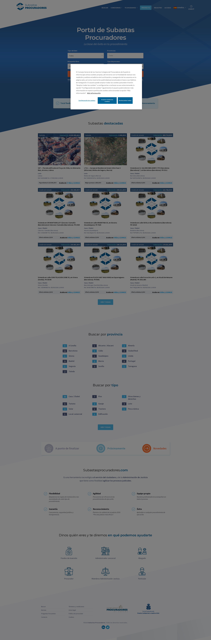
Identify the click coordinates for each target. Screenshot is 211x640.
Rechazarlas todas (125, 100)
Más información (94, 93)
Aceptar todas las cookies (107, 100)
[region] (106, 86)
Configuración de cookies (87, 100)
